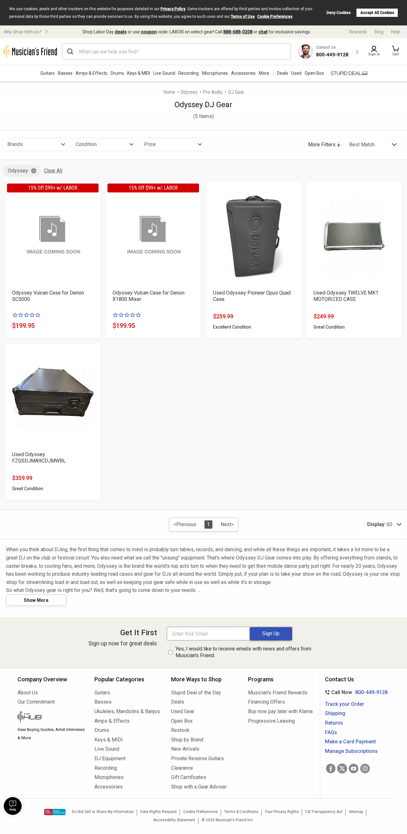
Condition (86, 144)
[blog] (51, 717)
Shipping (335, 713)
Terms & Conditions (241, 812)
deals (121, 31)
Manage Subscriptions (351, 751)
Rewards (358, 31)
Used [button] (296, 73)
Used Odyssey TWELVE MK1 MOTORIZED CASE (346, 296)
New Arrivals (185, 749)
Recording (188, 73)
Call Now (355, 692)
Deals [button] (282, 73)
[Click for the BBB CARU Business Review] (55, 812)
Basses (65, 73)
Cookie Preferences (275, 16)
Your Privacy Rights (282, 812)
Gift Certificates (188, 777)
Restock (180, 730)
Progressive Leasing (271, 721)
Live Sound (164, 73)
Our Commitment (36, 702)
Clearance (182, 768)
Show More (36, 600)
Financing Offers (266, 702)
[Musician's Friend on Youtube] (353, 768)
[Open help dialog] (13, 806)
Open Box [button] (314, 73)
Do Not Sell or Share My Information (103, 812)
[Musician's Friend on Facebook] (330, 768)
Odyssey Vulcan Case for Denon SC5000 (48, 296)
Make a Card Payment (350, 742)
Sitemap (356, 812)
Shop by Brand (187, 740)
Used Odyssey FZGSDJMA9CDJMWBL (39, 457)
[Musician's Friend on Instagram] (365, 768)
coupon (149, 31)
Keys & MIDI (138, 73)
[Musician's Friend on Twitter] (342, 768)
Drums (117, 73)
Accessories (243, 73)
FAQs (331, 732)
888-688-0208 (237, 31)
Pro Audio (213, 92)
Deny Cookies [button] (339, 12)
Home (169, 92)
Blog (379, 31)
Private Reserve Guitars (197, 758)
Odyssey (189, 92)
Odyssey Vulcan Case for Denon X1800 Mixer (148, 296)
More (264, 73)
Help (395, 31)
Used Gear (182, 711)
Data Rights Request (158, 812)
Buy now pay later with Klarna (280, 711)
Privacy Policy (173, 9)
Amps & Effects (91, 73)
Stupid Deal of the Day (196, 693)
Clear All (53, 171)
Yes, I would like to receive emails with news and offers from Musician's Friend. (243, 652)
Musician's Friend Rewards (277, 693)
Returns (334, 723)
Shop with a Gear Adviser (199, 787)
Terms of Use (243, 16)
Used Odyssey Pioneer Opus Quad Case (252, 296)
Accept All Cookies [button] (377, 12)
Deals (177, 702)
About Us (27, 693)
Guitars (47, 73)
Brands (15, 144)
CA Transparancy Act (323, 812)
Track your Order (344, 704)
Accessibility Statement (174, 820)
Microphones (215, 73)
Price (150, 144)
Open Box (182, 721)
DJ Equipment (110, 758)
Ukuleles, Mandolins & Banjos (127, 711)
